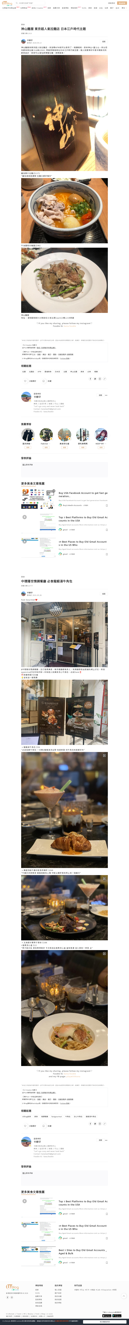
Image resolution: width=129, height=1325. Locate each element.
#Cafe (98, 1289)
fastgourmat (56, 1116)
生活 (117, 8)
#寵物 (76, 1289)
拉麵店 (31, 371)
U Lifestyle (11, 1314)
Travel (19, 1314)
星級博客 (65, 8)
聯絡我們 (50, 1316)
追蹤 (103, 41)
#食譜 (92, 1289)
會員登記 (111, 3)
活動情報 (70, 354)
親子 (112, 8)
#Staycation (106, 1289)
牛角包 (67, 1116)
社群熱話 (23, 8)
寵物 (54, 354)
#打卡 (87, 1289)
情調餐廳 (44, 1116)
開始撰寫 (122, 3)
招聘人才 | (43, 1316)
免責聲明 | (18, 1316)
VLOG (84, 8)
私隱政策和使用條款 (62, 1321)
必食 (89, 371)
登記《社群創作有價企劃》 (46, 348)
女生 (101, 8)
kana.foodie (70, 326)
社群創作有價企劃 (9, 8)
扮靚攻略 (61, 354)
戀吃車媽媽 (83, 444)
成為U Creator (37, 8)
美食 (90, 8)
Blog (44, 1314)
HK (25, 1314)
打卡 (33, 354)
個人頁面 (58, 1289)
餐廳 (96, 371)
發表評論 (27, 464)
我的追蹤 (58, 1299)
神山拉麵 (73, 371)
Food (38, 1314)
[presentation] (21, 435)
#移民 (114, 1289)
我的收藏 (58, 1296)
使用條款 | (27, 1316)
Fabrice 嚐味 (46, 444)
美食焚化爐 (64, 444)
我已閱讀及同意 (105, 1322)
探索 (49, 8)
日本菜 (57, 371)
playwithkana (73, 1076)
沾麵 (65, 371)
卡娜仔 (30, 40)
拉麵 (24, 371)
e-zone (50, 1314)
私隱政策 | (35, 1316)
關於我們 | (10, 1316)
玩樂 (106, 8)
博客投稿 (38, 1306)
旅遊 (95, 8)
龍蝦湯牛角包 (91, 1116)
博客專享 (74, 8)
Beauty (31, 1314)
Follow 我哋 (64, 358)
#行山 (82, 1289)
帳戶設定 (58, 1293)
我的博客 (58, 1302)
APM (39, 371)
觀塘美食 (48, 371)
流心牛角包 (78, 1116)
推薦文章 (56, 8)
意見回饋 (38, 1302)
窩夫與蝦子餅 (27, 444)
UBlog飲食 (26, 1116)
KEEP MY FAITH (101, 444)
